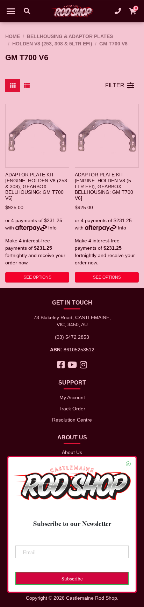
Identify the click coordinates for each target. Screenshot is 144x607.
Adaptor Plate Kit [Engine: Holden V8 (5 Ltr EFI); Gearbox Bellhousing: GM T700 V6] (104, 186)
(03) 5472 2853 (72, 337)
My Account (72, 397)
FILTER (114, 85)
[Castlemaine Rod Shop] (72, 11)
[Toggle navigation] (11, 11)
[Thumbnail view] (12, 85)
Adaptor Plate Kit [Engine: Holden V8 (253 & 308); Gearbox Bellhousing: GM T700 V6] (36, 186)
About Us (72, 452)
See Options (37, 277)
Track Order (72, 408)
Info (52, 228)
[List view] (27, 85)
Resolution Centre (72, 420)
